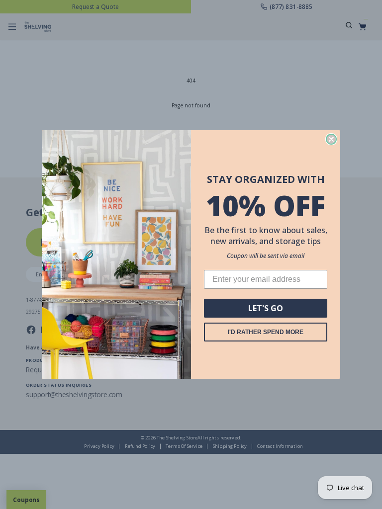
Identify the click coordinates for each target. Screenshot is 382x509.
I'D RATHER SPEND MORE (265, 332)
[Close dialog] (331, 139)
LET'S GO (265, 308)
